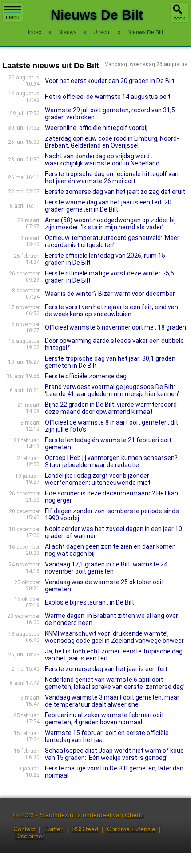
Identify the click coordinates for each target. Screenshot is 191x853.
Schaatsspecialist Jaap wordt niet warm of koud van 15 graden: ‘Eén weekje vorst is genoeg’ (114, 754)
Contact (24, 829)
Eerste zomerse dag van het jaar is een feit (106, 668)
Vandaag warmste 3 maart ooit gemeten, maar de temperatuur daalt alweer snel (112, 701)
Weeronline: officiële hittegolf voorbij (96, 127)
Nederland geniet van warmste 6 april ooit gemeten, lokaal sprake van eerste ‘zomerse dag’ (115, 683)
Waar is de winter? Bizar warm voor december (110, 293)
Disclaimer (29, 836)
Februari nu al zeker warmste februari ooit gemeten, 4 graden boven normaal (104, 718)
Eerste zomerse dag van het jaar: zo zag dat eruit (115, 191)
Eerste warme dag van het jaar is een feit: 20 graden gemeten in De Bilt (108, 206)
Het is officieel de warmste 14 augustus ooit (108, 96)
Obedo (134, 814)
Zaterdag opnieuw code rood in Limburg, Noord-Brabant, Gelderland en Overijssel (112, 142)
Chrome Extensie (131, 829)
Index (34, 32)
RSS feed (85, 829)
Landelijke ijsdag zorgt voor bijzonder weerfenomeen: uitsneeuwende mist (98, 479)
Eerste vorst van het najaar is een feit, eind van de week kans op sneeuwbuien (111, 310)
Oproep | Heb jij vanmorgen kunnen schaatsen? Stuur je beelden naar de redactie (111, 461)
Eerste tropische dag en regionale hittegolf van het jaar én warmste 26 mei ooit (112, 177)
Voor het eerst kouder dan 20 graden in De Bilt (110, 80)
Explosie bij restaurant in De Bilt (89, 602)
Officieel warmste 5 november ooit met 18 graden (115, 327)
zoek (179, 19)
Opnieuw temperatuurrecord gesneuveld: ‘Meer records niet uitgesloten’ (112, 241)
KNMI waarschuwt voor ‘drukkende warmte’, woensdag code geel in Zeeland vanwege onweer (114, 637)
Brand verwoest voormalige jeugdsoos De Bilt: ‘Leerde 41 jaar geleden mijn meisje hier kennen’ (112, 390)
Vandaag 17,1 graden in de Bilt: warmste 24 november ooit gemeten (106, 568)
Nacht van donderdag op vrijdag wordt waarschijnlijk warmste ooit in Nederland (102, 160)
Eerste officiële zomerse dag (86, 376)
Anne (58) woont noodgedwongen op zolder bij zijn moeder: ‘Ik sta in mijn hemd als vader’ (110, 223)
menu (13, 17)
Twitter (53, 829)
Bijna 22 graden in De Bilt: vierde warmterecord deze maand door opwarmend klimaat (111, 408)
